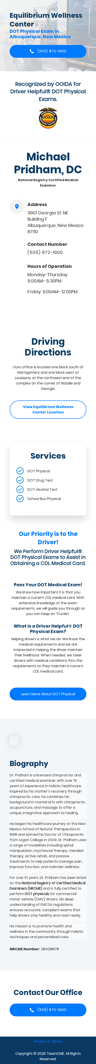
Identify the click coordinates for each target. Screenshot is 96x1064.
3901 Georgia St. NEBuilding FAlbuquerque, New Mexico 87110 (55, 222)
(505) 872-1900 (45, 252)
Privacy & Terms (48, 1041)
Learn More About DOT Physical (48, 694)
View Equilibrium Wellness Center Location (48, 409)
